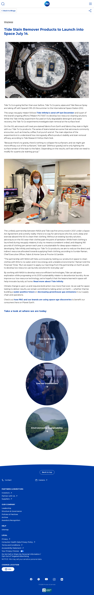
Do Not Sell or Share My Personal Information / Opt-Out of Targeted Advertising (21, 555)
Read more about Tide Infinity (48, 281)
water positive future (24, 292)
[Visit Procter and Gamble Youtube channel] (47, 579)
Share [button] (90, 10)
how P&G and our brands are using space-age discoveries (43, 300)
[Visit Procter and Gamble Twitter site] (39, 579)
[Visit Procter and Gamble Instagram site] (55, 579)
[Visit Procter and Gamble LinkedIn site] (62, 579)
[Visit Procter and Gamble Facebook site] (31, 579)
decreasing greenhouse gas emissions (56, 292)
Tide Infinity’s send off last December (55, 113)
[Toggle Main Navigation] (90, 4)
